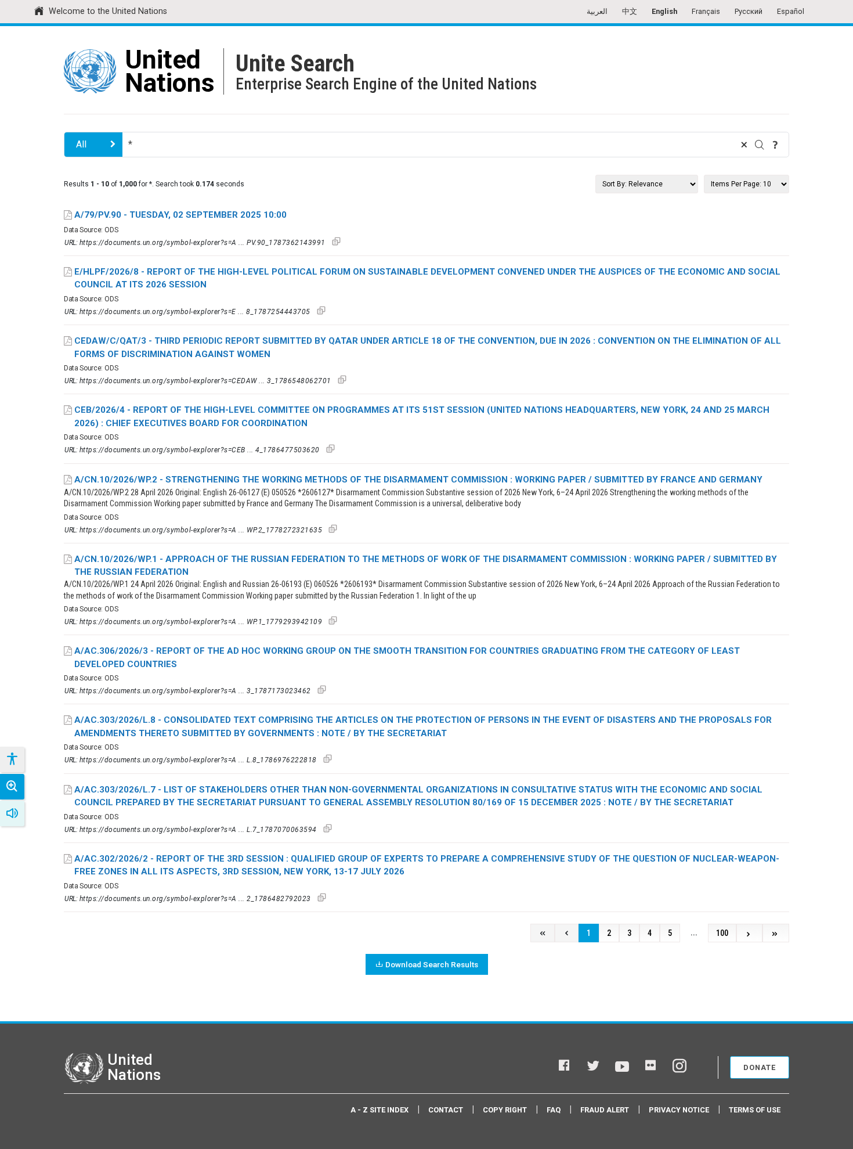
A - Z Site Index (379, 1109)
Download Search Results (431, 964)
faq (554, 1109)
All (81, 144)
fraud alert (604, 1109)
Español (790, 11)
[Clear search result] (744, 145)
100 (722, 933)
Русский (748, 11)
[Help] (775, 145)
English (664, 11)
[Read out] (12, 813)
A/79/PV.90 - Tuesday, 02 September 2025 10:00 (180, 215)
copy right (505, 1109)
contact (445, 1109)
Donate (759, 1067)
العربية (597, 11)
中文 (629, 11)
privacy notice (679, 1109)
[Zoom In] (12, 786)
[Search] (759, 145)
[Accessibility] (11, 759)
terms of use (754, 1109)
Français (706, 11)
